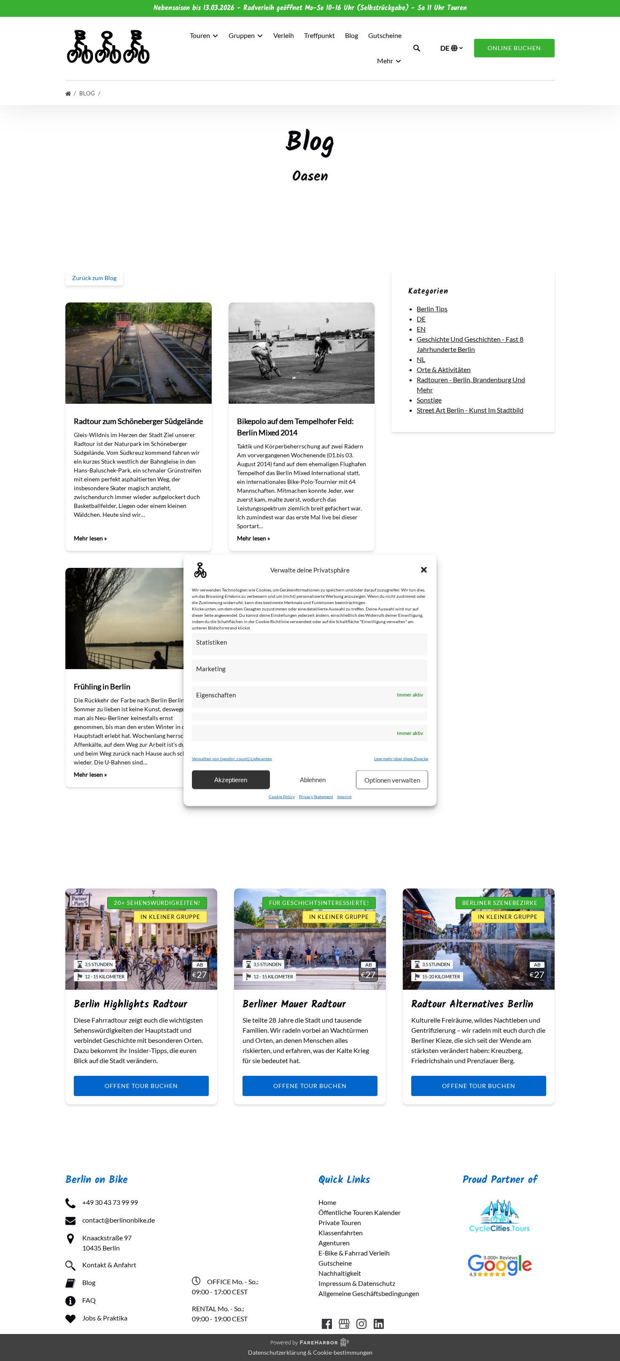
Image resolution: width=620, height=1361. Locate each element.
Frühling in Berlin (102, 686)
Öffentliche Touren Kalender (359, 1212)
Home (327, 1202)
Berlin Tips (432, 309)
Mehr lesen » (90, 538)
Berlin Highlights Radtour (130, 1004)
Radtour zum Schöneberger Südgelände (138, 421)
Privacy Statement (316, 796)
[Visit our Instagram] (361, 1324)
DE (421, 319)
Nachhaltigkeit (339, 1273)
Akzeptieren (230, 779)
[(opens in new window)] (500, 1202)
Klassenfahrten (340, 1233)
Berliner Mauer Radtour (294, 1004)
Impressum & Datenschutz (356, 1283)
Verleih (283, 35)
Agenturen (334, 1243)
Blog (351, 35)
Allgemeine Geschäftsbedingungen (368, 1293)
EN (421, 329)
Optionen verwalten (392, 779)
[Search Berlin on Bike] (417, 48)
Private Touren (339, 1222)
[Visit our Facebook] (327, 1324)
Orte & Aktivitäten (444, 369)
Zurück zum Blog (94, 277)
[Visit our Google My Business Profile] (344, 1324)
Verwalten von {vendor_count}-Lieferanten (232, 758)
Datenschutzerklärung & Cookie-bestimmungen (310, 1352)
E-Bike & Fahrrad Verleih (354, 1253)
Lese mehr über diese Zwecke (401, 758)
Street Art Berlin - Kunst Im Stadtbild (470, 410)
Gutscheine (385, 35)
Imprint (344, 796)
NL (421, 359)
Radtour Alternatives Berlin (472, 1004)
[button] (424, 570)
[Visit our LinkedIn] (378, 1324)
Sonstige (429, 400)
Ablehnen (313, 779)
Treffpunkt (319, 35)
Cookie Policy (282, 796)
